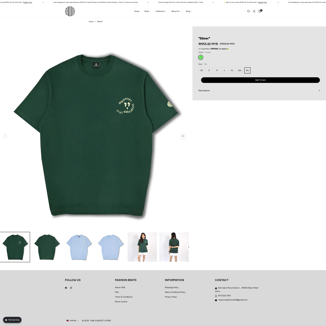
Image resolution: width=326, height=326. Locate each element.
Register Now (14, 2)
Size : (203, 64)
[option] (94, 134)
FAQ (117, 292)
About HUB (120, 287)
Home (91, 22)
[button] (248, 11)
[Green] (201, 57)
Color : (205, 52)
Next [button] (183, 136)
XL (232, 70)
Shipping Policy (171, 287)
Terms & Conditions (124, 297)
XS (201, 70)
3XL (247, 70)
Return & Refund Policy (175, 292)
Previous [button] (5, 136)
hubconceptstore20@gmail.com (232, 300)
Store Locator (121, 301)
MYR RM (73, 321)
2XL (239, 70)
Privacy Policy (171, 297)
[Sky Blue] (206, 57)
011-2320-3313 (224, 295)
